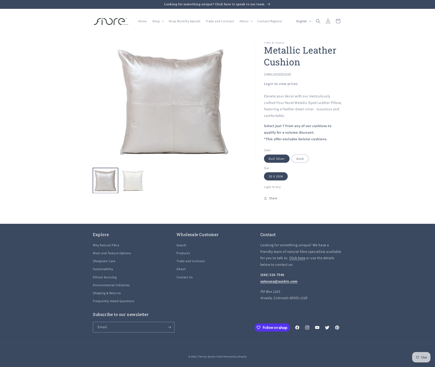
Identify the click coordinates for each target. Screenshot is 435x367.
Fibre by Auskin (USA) (210, 356)
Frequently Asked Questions (113, 301)
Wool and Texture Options (112, 253)
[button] (158, 21)
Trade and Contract (190, 261)
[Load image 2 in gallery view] (132, 180)
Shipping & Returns (107, 293)
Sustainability (103, 269)
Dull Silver (277, 159)
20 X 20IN (276, 176)
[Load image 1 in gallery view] (105, 180)
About (181, 269)
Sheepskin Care (104, 261)
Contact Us (184, 277)
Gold (300, 159)
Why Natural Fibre (106, 245)
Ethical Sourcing (105, 277)
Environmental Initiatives (111, 285)
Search (181, 245)
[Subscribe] (169, 327)
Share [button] (273, 198)
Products (183, 253)
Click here (297, 258)
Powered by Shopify (235, 356)
